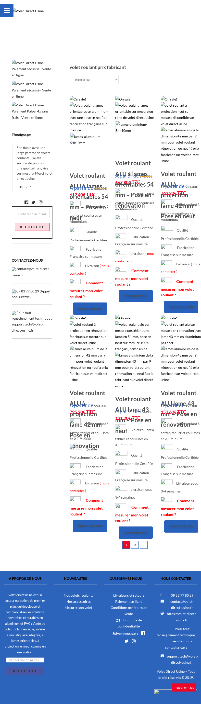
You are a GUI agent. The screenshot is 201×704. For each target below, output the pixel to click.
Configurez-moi (90, 308)
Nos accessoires (78, 601)
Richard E (25, 187)
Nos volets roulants (78, 595)
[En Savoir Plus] (32, 111)
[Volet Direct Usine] (28, 7)
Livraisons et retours (128, 595)
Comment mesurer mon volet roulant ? (86, 290)
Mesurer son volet (78, 607)
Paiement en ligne (128, 601)
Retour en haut (184, 687)
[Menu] (6, 10)
